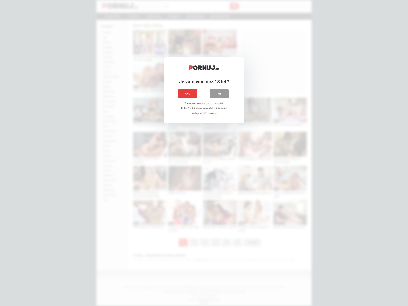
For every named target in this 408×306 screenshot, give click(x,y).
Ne (219, 93)
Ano (187, 93)
